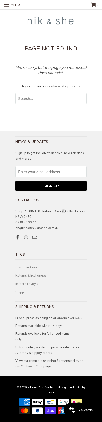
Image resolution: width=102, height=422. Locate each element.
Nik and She (35, 387)
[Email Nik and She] (35, 237)
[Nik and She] (51, 21)
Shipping (21, 292)
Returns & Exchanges (30, 275)
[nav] (12, 5)
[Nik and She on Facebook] (18, 237)
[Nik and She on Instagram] (26, 237)
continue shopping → (64, 86)
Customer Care (26, 267)
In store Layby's (26, 284)
